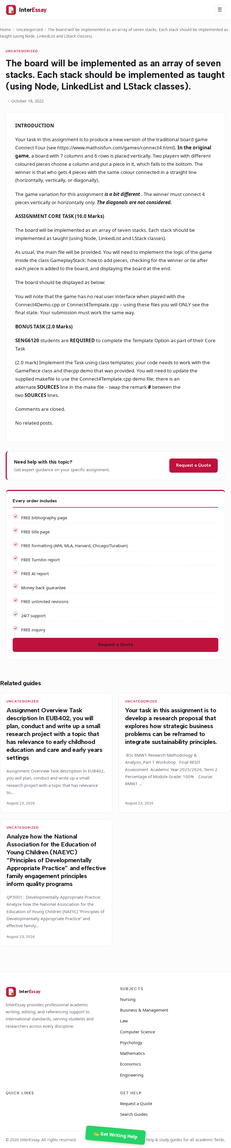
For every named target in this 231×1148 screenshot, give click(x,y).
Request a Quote (193, 465)
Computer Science (137, 1031)
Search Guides (134, 1114)
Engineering (131, 1075)
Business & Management (144, 1010)
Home (5, 29)
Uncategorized (29, 29)
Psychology (131, 1042)
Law (124, 1020)
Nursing (128, 999)
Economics (130, 1064)
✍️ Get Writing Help (116, 1135)
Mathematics (132, 1053)
